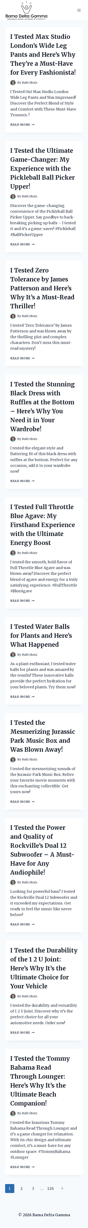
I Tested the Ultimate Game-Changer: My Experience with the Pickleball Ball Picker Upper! (42, 168)
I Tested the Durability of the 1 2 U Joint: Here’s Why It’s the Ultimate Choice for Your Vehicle (44, 968)
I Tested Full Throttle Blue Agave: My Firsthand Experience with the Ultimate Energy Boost (42, 525)
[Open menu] (79, 10)
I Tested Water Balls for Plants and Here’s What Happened (41, 635)
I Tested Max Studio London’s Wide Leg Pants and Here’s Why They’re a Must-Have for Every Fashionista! (43, 54)
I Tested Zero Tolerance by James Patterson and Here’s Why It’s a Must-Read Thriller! (42, 288)
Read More (22, 125)
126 (50, 1188)
